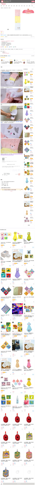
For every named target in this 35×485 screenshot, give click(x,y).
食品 (24, 5)
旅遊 (16, 5)
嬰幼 (6, 5)
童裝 (9, 5)
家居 (14, 5)
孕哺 (32, 5)
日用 (19, 5)
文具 (26, 5)
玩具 (11, 5)
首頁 (3, 5)
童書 (29, 5)
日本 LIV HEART (4, 35)
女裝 (21, 5)
